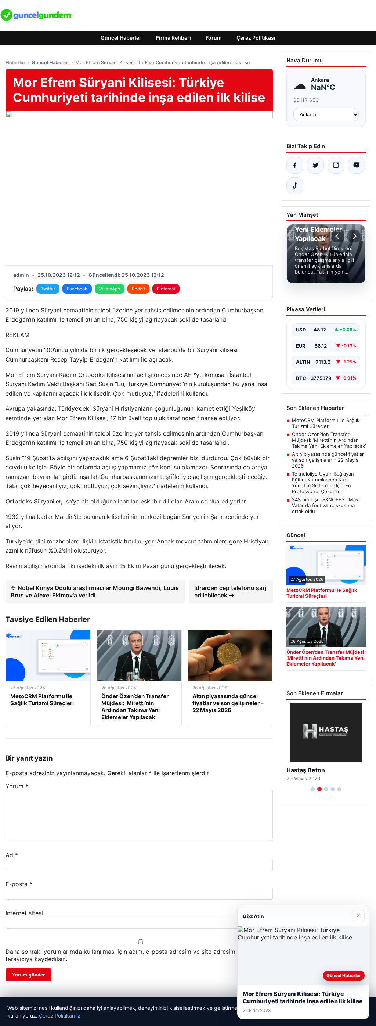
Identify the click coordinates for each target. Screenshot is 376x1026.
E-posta (19, 884)
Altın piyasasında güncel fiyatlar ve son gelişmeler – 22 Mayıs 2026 (328, 460)
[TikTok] (294, 185)
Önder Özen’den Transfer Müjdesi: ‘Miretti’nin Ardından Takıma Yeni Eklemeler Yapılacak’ (329, 440)
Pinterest (166, 289)
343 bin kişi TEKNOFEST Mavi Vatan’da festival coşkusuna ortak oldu (325, 505)
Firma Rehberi (173, 37)
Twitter (48, 289)
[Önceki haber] (338, 236)
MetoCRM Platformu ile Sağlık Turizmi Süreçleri (325, 423)
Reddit (138, 289)
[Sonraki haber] (353, 236)
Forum (214, 37)
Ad (12, 855)
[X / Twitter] (315, 165)
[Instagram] (336, 165)
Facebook (77, 289)
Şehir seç (306, 100)
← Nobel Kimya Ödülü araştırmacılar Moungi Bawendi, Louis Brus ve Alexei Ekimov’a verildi (95, 591)
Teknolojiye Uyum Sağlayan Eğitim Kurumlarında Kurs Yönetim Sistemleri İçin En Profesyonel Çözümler (323, 482)
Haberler (15, 62)
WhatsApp (109, 289)
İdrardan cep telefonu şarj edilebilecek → (230, 591)
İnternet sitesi (24, 913)
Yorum (17, 786)
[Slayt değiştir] (313, 789)
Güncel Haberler (121, 37)
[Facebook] (294, 165)
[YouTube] (356, 165)
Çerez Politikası (255, 37)
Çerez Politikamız (59, 1015)
